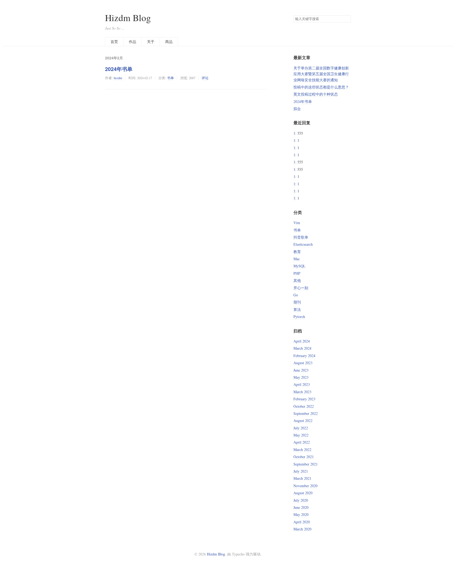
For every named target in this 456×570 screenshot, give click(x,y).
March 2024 (302, 348)
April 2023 (301, 384)
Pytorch (299, 316)
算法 (297, 309)
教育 (297, 251)
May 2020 (300, 514)
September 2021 (305, 464)
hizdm (118, 77)
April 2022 (301, 442)
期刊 (297, 302)
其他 (297, 280)
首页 (114, 41)
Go (295, 294)
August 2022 (302, 420)
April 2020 (301, 521)
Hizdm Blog (128, 17)
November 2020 (305, 485)
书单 (170, 77)
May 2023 (300, 377)
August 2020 (302, 492)
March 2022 (302, 449)
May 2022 (300, 435)
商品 (169, 41)
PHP (296, 273)
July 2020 (300, 500)
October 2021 (303, 456)
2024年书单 (118, 69)
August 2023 (302, 362)
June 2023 (300, 370)
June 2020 (300, 507)
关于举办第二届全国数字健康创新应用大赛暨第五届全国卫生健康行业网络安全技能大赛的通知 (321, 73)
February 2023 (304, 398)
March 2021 (302, 478)
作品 (132, 41)
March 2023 (302, 391)
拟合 (297, 108)
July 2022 (300, 427)
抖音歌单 (300, 237)
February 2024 (304, 355)
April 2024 (301, 341)
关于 (150, 41)
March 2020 (302, 528)
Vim (296, 222)
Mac (296, 258)
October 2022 (303, 406)
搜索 (347, 19)
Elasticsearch (303, 244)
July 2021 (300, 471)
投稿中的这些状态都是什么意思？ (321, 86)
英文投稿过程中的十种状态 (315, 94)
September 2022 (305, 413)
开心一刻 (300, 287)
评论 (205, 77)
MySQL (299, 265)
